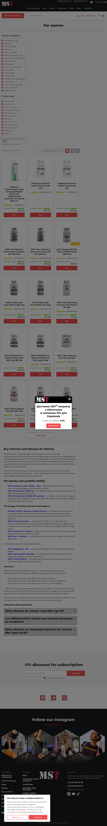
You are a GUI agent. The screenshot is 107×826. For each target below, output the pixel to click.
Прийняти (38, 817)
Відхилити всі (17, 817)
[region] (27, 808)
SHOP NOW (53, 426)
